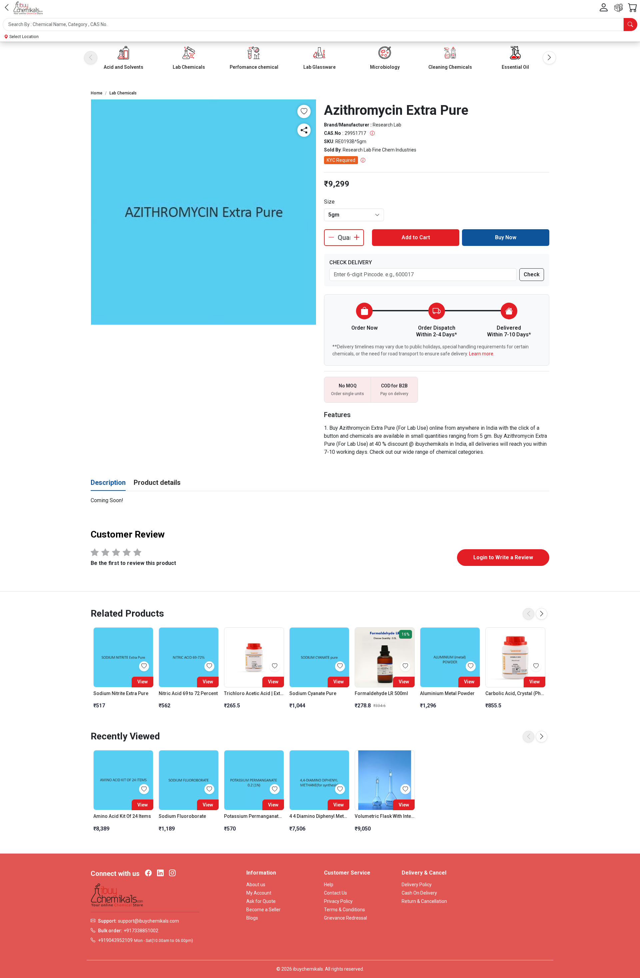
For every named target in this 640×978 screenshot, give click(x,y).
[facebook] (148, 874)
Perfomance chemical (254, 67)
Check (532, 274)
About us (255, 884)
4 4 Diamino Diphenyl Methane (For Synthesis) (319, 816)
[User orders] (618, 8)
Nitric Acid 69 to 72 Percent (188, 693)
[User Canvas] (603, 7)
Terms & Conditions (344, 909)
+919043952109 (115, 940)
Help (328, 884)
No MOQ (348, 385)
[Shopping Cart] (632, 8)
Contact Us (335, 893)
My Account (258, 893)
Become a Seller (263, 909)
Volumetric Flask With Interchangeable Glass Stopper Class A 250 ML (385, 816)
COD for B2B (394, 385)
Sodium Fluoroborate (182, 816)
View (142, 681)
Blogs (252, 918)
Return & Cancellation (424, 901)
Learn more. (481, 353)
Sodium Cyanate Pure (312, 693)
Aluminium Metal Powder (447, 693)
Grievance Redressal (345, 918)
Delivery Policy (417, 884)
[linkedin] (160, 874)
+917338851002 (141, 930)
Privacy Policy (338, 901)
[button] (320, 24)
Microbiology (385, 67)
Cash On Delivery (419, 893)
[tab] (108, 483)
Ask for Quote (261, 901)
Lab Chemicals (189, 67)
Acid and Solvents (123, 67)
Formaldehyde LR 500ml (381, 693)
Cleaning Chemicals (450, 67)
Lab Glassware (319, 67)
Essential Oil (515, 67)
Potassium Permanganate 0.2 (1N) (254, 816)
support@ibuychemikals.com (148, 921)
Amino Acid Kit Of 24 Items (122, 816)
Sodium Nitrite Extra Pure (120, 693)
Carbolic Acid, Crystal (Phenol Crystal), (515, 693)
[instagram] (172, 874)
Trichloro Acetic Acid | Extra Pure (254, 693)
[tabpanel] (320, 501)
